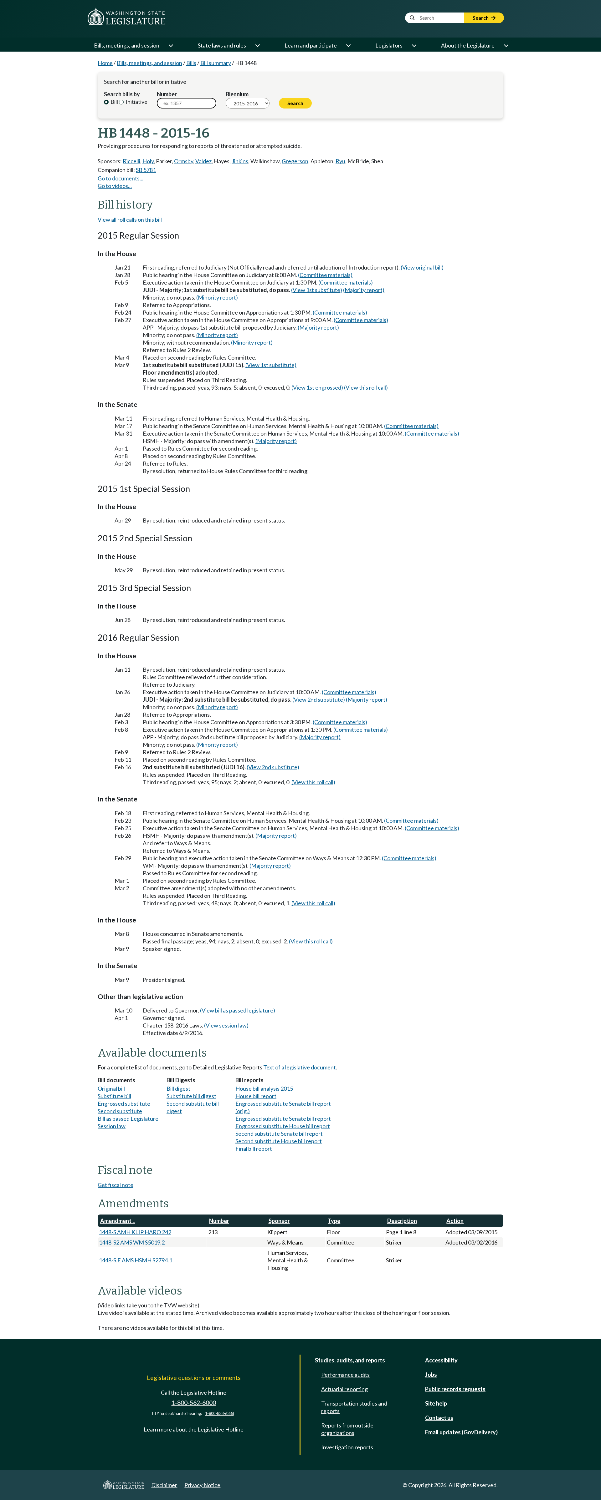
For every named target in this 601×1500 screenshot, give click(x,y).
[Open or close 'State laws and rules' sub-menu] (257, 45)
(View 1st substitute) (316, 289)
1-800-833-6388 (219, 1413)
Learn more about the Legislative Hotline (194, 1429)
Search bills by (122, 94)
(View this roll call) (366, 387)
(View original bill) (422, 267)
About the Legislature (468, 45)
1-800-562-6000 (194, 1402)
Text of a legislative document (299, 1067)
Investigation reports (347, 1447)
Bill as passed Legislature (128, 1118)
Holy (148, 161)
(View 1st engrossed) (317, 387)
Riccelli (131, 161)
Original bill (111, 1088)
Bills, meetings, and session (126, 45)
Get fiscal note (115, 1184)
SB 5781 (146, 169)
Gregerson (295, 161)
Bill (114, 101)
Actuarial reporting (344, 1389)
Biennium (237, 94)
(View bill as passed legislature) (237, 1010)
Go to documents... (120, 178)
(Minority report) (217, 297)
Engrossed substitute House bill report (282, 1126)
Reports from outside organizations (347, 1429)
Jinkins (240, 161)
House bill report (255, 1096)
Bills (191, 62)
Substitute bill (114, 1096)
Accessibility (441, 1360)
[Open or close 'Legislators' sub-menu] (414, 45)
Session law (112, 1126)
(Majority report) (363, 289)
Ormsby (183, 161)
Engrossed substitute (124, 1103)
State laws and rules (222, 45)
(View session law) (226, 1025)
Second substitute (120, 1111)
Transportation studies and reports (354, 1407)
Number (167, 94)
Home (105, 62)
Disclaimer (164, 1485)
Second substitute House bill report (278, 1141)
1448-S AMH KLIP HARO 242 (135, 1232)
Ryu (340, 161)
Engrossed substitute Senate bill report (283, 1118)
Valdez (203, 161)
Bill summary (215, 62)
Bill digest (178, 1088)
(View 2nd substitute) (318, 699)
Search (481, 18)
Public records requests (455, 1389)
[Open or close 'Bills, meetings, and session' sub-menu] (171, 45)
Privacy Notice (202, 1485)
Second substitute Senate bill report (279, 1133)
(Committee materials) (325, 274)
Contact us (439, 1417)
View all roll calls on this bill (130, 219)
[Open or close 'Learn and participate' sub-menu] (348, 45)
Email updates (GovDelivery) (461, 1432)
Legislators (389, 45)
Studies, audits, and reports (350, 1360)
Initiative (136, 101)
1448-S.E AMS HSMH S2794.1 (135, 1260)
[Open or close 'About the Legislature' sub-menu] (506, 45)
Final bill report (253, 1148)
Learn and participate (311, 45)
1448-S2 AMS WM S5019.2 (132, 1242)
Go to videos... (115, 185)
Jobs (431, 1374)
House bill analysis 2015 (264, 1088)
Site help (436, 1403)
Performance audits (345, 1374)
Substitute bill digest (191, 1096)
